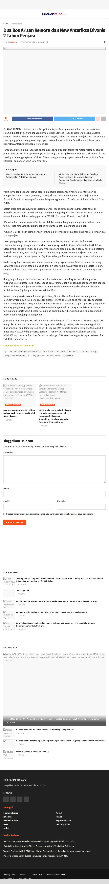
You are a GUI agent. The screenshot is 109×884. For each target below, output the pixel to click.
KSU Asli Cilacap (89, 352)
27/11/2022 (21, 744)
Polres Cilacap (53, 356)
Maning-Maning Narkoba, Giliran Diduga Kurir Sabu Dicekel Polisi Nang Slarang (19, 413)
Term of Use (37, 875)
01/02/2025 (44, 426)
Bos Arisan (48, 352)
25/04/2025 (21, 605)
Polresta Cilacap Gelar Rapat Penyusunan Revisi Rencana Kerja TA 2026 (35, 856)
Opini (6, 828)
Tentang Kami (22, 590)
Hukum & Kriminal (13, 405)
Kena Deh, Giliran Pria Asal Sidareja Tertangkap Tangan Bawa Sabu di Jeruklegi (51, 612)
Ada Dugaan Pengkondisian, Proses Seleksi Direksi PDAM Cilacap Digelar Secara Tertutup (57, 601)
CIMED (11, 879)
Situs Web (61, 501)
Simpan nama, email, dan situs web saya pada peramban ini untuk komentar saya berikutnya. (49, 514)
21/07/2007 (21, 594)
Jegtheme (27, 879)
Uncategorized (16, 24)
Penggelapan (38, 356)
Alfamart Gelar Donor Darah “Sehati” (33, 752)
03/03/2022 (26, 42)
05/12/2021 (21, 733)
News (5, 824)
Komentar (9, 452)
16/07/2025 (8, 420)
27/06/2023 (21, 755)
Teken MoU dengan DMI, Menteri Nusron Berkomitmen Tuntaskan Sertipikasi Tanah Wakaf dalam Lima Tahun (52, 719)
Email (6, 501)
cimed (14, 42)
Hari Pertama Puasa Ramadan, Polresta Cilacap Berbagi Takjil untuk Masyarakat (39, 841)
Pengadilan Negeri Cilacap (17, 356)
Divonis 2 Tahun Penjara (67, 352)
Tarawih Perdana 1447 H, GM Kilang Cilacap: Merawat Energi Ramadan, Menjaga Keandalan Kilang (47, 851)
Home (5, 24)
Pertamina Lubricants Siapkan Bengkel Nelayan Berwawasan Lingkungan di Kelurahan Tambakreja (60, 741)
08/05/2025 (21, 585)
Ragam (59, 817)
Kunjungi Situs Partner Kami (18, 345)
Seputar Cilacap (63, 820)
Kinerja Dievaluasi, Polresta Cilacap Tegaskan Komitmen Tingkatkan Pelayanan (38, 846)
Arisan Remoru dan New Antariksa (25, 352)
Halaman (7, 817)
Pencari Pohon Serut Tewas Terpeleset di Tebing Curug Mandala (45, 730)
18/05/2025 (11, 723)
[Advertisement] (54, 4)
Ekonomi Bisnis (10, 813)
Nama (7, 488)
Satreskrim (68, 356)
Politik (59, 813)
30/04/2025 (21, 616)
